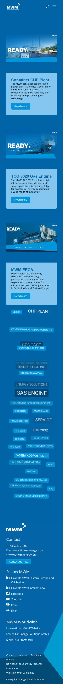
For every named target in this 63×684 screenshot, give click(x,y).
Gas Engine (31, 393)
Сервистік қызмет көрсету (25, 486)
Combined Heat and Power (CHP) (31, 329)
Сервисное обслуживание (31, 480)
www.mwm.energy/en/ (23, 554)
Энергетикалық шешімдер (31, 496)
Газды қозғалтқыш (31, 455)
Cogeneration (31, 332)
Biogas (16, 313)
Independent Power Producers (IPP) (32, 403)
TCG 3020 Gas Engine (31, 176)
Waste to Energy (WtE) (40, 446)
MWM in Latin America (19, 640)
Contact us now (18, 561)
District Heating (31, 368)
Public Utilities (19, 421)
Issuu (14, 605)
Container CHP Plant (30, 80)
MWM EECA (22, 270)
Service (43, 420)
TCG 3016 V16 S (40, 438)
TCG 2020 (20, 430)
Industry (20, 411)
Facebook (17, 594)
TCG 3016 (19, 439)
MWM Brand (41, 411)
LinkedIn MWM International (28, 588)
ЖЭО (50, 464)
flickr (14, 610)
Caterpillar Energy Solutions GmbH (27, 634)
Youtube (16, 599)
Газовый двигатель (25, 463)
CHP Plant (39, 312)
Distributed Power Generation (31, 364)
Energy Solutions (31, 385)
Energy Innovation (31, 373)
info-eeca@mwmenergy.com (25, 550)
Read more (20, 106)
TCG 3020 (15, 447)
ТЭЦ (51, 488)
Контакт (32, 472)
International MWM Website (23, 628)
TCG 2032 (40, 430)
